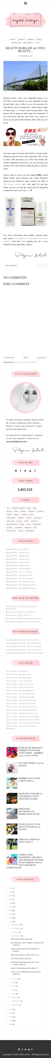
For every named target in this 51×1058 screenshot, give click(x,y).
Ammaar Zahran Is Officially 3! (29, 840)
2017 (10, 907)
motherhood (12, 524)
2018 (10, 903)
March (14, 997)
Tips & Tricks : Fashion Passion (19, 687)
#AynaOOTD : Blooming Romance (21, 588)
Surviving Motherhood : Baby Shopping (23, 643)
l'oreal (39, 39)
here (17, 110)
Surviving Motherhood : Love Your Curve (24, 649)
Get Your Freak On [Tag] (21, 959)
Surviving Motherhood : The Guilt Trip (22, 640)
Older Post (41, 358)
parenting (37, 524)
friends (21, 518)
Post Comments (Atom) (26, 362)
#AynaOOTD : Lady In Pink (17, 559)
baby (29, 508)
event (9, 514)
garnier (30, 39)
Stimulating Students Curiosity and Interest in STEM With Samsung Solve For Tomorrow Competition (24, 861)
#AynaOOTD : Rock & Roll (17, 549)
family (16, 514)
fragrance (11, 518)
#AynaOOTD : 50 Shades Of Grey (20, 585)
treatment (30, 531)
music (28, 524)
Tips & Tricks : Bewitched (17, 671)
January (15, 1005)
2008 (11, 1024)
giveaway (38, 518)
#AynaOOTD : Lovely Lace (17, 552)
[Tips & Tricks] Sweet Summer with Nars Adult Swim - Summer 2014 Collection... (31, 751)
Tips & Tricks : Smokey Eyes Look (20, 703)
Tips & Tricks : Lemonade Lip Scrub (21, 710)
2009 (11, 1021)
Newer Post (9, 358)
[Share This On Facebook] (38, 266)
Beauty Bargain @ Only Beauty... (25, 968)
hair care (10, 521)
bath (35, 508)
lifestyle (34, 521)
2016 (10, 910)
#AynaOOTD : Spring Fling (17, 556)
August (14, 979)
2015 (10, 914)
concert (31, 511)
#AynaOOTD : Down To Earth (19, 572)
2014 (11, 918)
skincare (27, 528)
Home (26, 358)
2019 (10, 899)
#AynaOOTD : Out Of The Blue (19, 578)
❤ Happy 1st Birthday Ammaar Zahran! (24, 618)
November (16, 929)
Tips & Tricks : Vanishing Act (18, 677)
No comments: (11, 265)
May (13, 990)
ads (8, 508)
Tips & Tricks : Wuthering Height (20, 697)
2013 (10, 922)
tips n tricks (11, 531)
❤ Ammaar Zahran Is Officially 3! (20, 612)
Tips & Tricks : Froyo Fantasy (19, 681)
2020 (11, 896)
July (13, 983)
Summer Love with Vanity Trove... (29, 779)
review (10, 528)
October (15, 932)
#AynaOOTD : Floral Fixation (18, 568)
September (16, 936)
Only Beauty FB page (24, 238)
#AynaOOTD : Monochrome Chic (20, 581)
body (17, 511)
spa (35, 528)
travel (21, 531)
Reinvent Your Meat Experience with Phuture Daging (30, 796)
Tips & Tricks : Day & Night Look (20, 694)
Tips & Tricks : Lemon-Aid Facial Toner (23, 723)
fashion (24, 514)
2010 (10, 1017)
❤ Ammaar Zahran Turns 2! (18, 615)
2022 (11, 888)
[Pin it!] (46, 266)
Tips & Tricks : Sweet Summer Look (22, 713)
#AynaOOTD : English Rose (18, 565)
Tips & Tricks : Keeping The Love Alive (22, 719)
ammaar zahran (18, 508)
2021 (10, 892)
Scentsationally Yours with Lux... (25, 955)
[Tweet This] (42, 266)
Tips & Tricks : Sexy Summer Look (21, 700)
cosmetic (21, 39)
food (31, 514)
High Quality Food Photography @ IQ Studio (30, 827)
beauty (13, 39)
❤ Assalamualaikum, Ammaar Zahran (23, 621)
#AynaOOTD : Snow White (18, 562)
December (15, 925)
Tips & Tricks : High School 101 (19, 684)
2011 (10, 1013)
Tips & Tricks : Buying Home (18, 674)
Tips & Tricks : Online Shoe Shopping (22, 716)
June (13, 986)
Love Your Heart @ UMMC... (22, 939)
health (19, 521)
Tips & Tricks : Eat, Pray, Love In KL (21, 706)
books (23, 511)
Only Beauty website (12, 184)
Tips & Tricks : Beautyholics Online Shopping (21, 727)
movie (21, 524)
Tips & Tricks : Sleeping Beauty (19, 690)
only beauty (28, 43)
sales (37, 43)
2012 (10, 1009)
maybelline (16, 43)
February (15, 1001)
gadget (29, 518)
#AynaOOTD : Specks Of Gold (19, 575)
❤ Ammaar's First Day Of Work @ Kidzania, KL (21, 607)
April (13, 994)
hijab (26, 521)
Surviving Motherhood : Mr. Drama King (23, 646)
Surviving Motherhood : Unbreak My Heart (24, 653)
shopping (18, 528)
